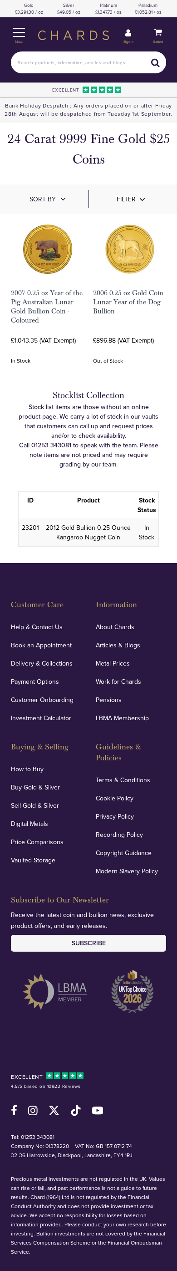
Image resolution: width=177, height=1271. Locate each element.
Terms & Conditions (123, 779)
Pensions (109, 699)
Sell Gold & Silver (35, 805)
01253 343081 (51, 445)
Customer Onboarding (42, 699)
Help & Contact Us (37, 626)
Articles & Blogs (118, 645)
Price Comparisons (37, 841)
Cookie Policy (114, 798)
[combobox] (88, 62)
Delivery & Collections (42, 663)
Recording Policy (119, 834)
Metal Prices (113, 663)
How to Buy (27, 769)
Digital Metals (29, 823)
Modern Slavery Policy (127, 871)
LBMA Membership (122, 718)
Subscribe (89, 943)
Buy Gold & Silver (35, 787)
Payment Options (35, 681)
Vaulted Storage (33, 860)
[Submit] (155, 62)
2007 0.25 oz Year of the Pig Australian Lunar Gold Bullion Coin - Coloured (47, 306)
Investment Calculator (41, 718)
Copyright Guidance (124, 852)
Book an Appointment (41, 645)
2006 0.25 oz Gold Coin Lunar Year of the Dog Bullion (128, 302)
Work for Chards (118, 681)
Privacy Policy (115, 816)
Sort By (43, 199)
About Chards (115, 626)
